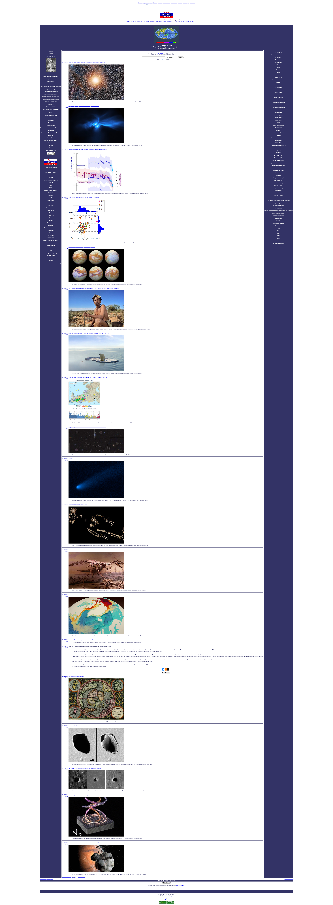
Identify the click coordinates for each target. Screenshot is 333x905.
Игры (50, 187)
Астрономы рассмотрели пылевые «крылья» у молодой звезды (84, 106)
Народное (50, 192)
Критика (278, 82)
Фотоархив (51, 235)
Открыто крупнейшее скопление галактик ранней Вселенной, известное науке (87, 427)
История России (278, 155)
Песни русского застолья (50, 190)
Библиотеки (51, 233)
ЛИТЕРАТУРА (278, 52)
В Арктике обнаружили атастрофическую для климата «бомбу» (84, 594)
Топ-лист (180, 3)
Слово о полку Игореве (278, 160)
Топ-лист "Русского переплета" (51, 240)
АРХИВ (278, 230)
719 (81, 877)
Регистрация (186, 3)
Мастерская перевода (278, 205)
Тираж (50, 212)
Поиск (50, 217)
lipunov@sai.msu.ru (180, 885)
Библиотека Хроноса (50, 172)
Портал (140, 3)
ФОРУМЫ (278, 175)
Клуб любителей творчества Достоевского (278, 198)
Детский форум (278, 190)
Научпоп (51, 175)
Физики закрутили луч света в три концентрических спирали (83, 795)
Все (51, 250)
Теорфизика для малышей (201, 21)
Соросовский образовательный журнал (51, 132)
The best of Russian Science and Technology (50, 263)
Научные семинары (51, 89)
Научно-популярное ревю (187, 21)
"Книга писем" (278, 110)
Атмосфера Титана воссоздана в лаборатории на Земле (82, 640)
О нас (151, 3)
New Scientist (51, 117)
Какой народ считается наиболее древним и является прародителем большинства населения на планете (94, 288)
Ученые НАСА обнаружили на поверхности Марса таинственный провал (86, 725)
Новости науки (51, 255)
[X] (168, 669)
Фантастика (278, 225)
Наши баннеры (51, 245)
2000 (278, 235)
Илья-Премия (278, 218)
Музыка (278, 130)
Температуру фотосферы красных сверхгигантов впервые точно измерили (87, 62)
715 (72, 877)
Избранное (51, 230)
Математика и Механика (50, 140)
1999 (278, 238)
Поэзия (278, 75)
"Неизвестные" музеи (278, 132)
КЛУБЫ (278, 193)
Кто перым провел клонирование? (50, 96)
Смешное (50, 195)
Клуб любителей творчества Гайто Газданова (278, 200)
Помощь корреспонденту (46, 879)
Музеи (50, 185)
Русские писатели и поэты (50, 228)
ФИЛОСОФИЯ (278, 142)
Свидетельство (160, 53)
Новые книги (278, 87)
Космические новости (50, 74)
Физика (51, 145)
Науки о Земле (50, 137)
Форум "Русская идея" (278, 183)
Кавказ (278, 67)
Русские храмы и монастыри (278, 137)
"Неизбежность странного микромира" (152, 21)
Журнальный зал (50, 81)
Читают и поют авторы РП (51, 180)
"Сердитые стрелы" (278, 117)
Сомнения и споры (278, 85)
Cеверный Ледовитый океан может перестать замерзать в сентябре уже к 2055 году (89, 333)
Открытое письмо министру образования (50, 127)
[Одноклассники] (166, 669)
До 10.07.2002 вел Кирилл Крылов (166, 48)
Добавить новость (288, 879)
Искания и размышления (278, 80)
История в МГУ (278, 157)
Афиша (51, 260)
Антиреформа (50, 130)
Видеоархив (278, 140)
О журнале (51, 205)
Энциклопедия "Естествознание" (50, 79)
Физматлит (51, 84)
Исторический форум (278, 188)
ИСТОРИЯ (278, 150)
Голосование (174, 3)
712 (66, 877)
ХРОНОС (278, 152)
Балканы (278, 69)
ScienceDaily (51, 120)
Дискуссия (192, 3)
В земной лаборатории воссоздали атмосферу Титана (82, 247)
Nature (50, 112)
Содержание (146, 3)
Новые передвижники (278, 125)
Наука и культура (50, 106)
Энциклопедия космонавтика (50, 76)
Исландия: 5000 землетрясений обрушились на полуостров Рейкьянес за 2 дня (88, 377)
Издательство (278, 92)
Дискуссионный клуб (278, 178)
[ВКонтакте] (163, 669)
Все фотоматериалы (278, 243)
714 (70, 877)
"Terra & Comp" (176, 21)
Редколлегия (51, 200)
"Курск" (278, 64)
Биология (50, 135)
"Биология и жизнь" (167, 21)
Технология (51, 142)
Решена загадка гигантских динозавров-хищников (81, 549)
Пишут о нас (51, 210)
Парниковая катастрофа (50, 94)
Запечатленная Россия (278, 170)
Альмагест (51, 104)
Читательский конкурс (278, 215)
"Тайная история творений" (278, 107)
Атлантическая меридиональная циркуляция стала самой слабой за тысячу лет (87, 149)
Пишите (155, 3)
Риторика (278, 135)
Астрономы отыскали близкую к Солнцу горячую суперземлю (84, 197)
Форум (278, 228)
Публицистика (278, 62)
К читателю (278, 57)
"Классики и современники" (278, 102)
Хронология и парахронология (51, 99)
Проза (278, 72)
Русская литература (51, 150)
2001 (278, 233)
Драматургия (278, 77)
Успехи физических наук (51, 115)
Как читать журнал (51, 207)
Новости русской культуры (51, 253)
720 (83, 877)
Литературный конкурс (278, 213)
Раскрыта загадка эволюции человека (78, 504)
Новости (160, 3)
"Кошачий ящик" (278, 112)
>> (84, 877)
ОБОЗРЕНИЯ (278, 100)
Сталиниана (278, 173)
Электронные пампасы (278, 223)
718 (79, 877)
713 (68, 877)
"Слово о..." (278, 105)
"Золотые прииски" (278, 115)
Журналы (50, 225)
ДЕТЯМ (278, 220)
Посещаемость (51, 222)
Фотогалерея (278, 127)
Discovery (50, 122)
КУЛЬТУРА (278, 120)
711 (64, 877)
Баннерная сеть (51, 243)
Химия (50, 147)
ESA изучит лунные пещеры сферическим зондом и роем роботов (85, 768)
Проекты (50, 220)
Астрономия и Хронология (278, 165)
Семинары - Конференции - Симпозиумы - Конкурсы (166, 22)
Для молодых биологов (51, 167)
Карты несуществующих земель (76, 676)
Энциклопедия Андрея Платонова (278, 203)
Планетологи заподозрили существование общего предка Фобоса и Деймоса (87, 842)
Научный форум (51, 56)
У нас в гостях (278, 90)
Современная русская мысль (278, 145)
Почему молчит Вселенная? (51, 91)
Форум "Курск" (278, 185)
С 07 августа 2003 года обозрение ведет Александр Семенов (166, 47)
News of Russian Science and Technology (51, 86)
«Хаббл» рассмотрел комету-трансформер (79, 458)
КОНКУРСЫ (278, 208)
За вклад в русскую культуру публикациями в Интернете (278, 210)
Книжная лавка (166, 3)
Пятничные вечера (278, 195)
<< (62, 877)
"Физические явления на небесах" (134, 21)
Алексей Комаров (169, 896)
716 (74, 877)
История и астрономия (51, 101)
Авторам (50, 202)
